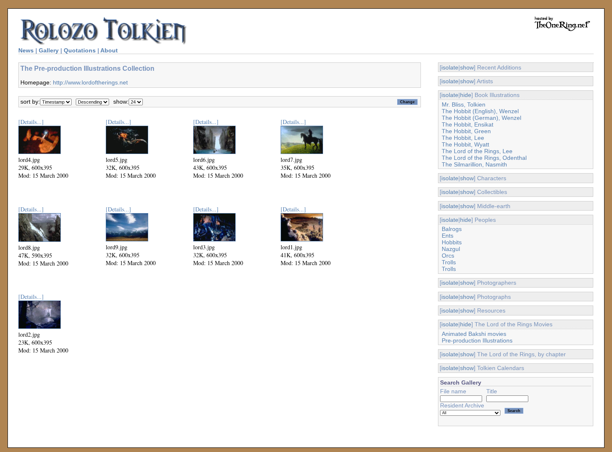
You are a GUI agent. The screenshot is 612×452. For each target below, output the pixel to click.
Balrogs (452, 229)
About (109, 50)
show (467, 67)
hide (465, 95)
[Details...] (31, 122)
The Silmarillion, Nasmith (474, 164)
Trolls (449, 262)
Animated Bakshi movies (474, 333)
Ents (447, 235)
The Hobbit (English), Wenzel (480, 111)
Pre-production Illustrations (477, 340)
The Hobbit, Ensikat (467, 124)
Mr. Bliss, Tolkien (463, 104)
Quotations (80, 50)
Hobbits (452, 242)
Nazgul (451, 249)
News (26, 50)
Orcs (448, 255)
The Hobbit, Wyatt (465, 144)
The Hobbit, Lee (463, 137)
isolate (449, 67)
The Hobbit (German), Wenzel (481, 117)
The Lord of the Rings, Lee (477, 151)
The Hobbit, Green (466, 131)
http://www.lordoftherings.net (90, 82)
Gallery (49, 50)
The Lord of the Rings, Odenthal (484, 157)
